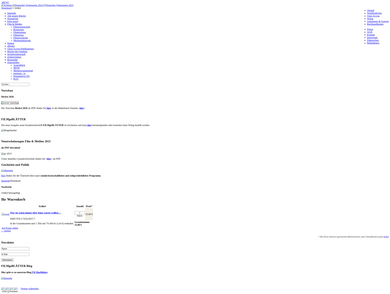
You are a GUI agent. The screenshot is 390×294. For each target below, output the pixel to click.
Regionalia (12, 59)
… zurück (6, 230)
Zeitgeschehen (14, 57)
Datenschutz (373, 40)
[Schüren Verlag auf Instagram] (16, 288)
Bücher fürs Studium (17, 51)
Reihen (10, 43)
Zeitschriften (13, 62)
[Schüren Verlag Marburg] (6, 5)
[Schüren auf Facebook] (3, 288)
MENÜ (5, 2)
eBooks (11, 46)
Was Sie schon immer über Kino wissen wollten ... (35, 213)
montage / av (19, 73)
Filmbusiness (19, 32)
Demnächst (12, 18)
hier (49, 108)
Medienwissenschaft (23, 70)
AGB (369, 32)
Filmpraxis (18, 35)
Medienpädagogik (22, 40)
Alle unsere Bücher (16, 16)
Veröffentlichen (374, 13)
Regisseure (18, 29)
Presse (370, 29)
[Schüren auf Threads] (7, 288)
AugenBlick (19, 65)
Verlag (370, 18)
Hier (3, 175)
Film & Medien (14, 24)
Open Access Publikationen (20, 48)
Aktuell (370, 10)
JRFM (16, 68)
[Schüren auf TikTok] (12, 288)
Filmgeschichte (20, 38)
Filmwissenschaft (21, 27)
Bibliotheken (373, 43)
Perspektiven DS (21, 76)
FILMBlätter (39, 272)
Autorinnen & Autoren (378, 21)
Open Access (373, 16)
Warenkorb (6, 8)
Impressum (372, 37)
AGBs (385, 237)
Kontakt (371, 34)
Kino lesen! (12, 21)
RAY (16, 79)
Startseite (11, 13)
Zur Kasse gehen (9, 228)
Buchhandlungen (375, 24)
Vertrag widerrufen (30, 288)
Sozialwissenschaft (16, 54)
